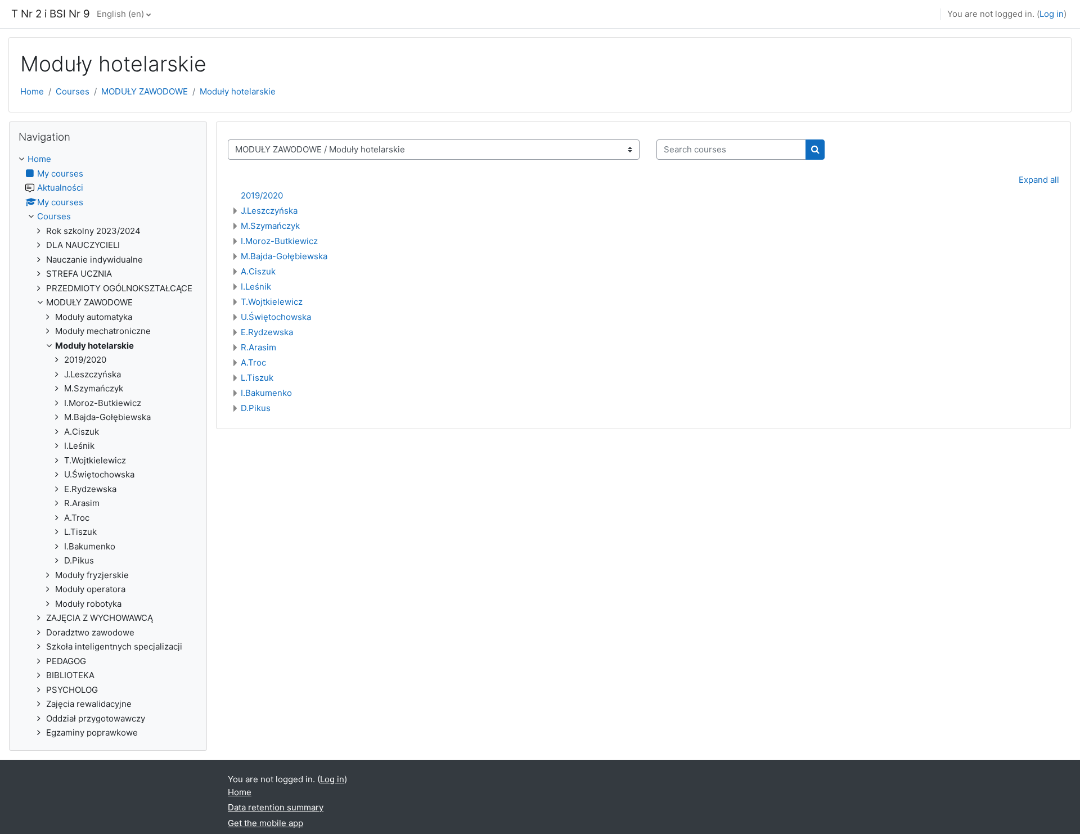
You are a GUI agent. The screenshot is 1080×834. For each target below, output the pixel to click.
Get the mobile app (265, 823)
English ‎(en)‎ (120, 13)
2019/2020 (262, 195)
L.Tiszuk (257, 377)
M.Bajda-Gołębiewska (284, 256)
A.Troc (253, 362)
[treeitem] (108, 446)
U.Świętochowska (276, 317)
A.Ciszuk (258, 271)
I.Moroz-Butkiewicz (279, 241)
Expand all (1039, 179)
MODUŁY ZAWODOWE (144, 91)
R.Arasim (258, 347)
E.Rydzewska (267, 332)
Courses (72, 91)
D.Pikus (256, 408)
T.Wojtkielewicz (272, 301)
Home (32, 91)
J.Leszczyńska (269, 210)
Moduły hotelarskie (238, 91)
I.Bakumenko (266, 392)
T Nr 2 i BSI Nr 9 (50, 13)
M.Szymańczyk (270, 225)
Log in (1052, 13)
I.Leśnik (256, 286)
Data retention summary (275, 807)
